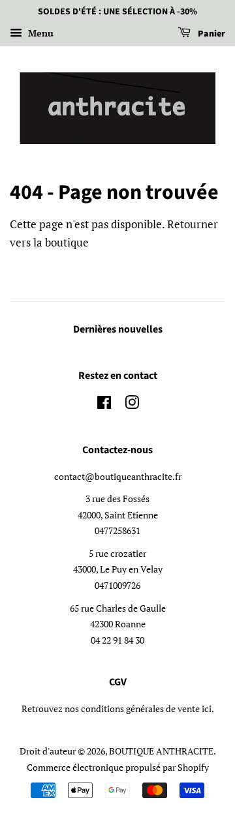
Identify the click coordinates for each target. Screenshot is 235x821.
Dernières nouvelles (118, 329)
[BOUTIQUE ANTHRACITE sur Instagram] (132, 404)
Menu (39, 33)
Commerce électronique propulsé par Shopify (118, 767)
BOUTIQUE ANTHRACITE (161, 751)
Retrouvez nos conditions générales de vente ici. (118, 708)
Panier (210, 33)
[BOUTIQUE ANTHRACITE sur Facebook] (104, 404)
